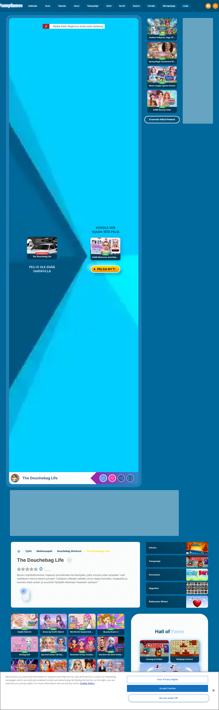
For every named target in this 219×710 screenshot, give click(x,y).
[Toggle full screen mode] (130, 478)
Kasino (136, 6)
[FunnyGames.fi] (19, 551)
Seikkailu (32, 6)
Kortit (122, 6)
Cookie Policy (87, 683)
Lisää (185, 6)
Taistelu (62, 6)
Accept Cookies (167, 688)
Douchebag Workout (69, 551)
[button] (208, 6)
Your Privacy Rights (167, 679)
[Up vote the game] (103, 478)
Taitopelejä (92, 6)
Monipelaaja (169, 6)
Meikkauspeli (44, 551)
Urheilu (151, 6)
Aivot (76, 6)
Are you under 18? (168, 698)
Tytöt (109, 6)
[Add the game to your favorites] (69, 560)
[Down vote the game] (112, 478)
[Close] (213, 690)
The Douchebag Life (97, 551)
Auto (47, 6)
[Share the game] (121, 478)
